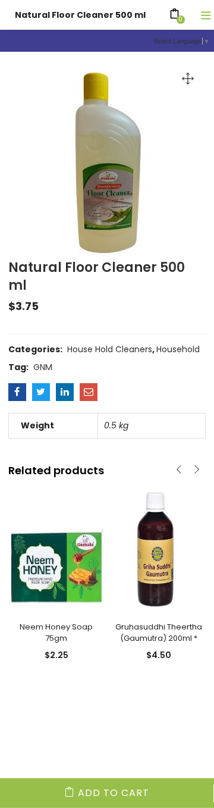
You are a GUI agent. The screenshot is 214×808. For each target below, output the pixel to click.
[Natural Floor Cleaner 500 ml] (17, 392)
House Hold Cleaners (109, 349)
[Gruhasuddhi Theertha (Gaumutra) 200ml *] (159, 549)
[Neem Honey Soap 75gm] (56, 549)
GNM (42, 367)
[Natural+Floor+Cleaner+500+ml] (41, 392)
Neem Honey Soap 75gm (56, 632)
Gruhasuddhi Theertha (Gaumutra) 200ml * (158, 632)
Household (178, 349)
